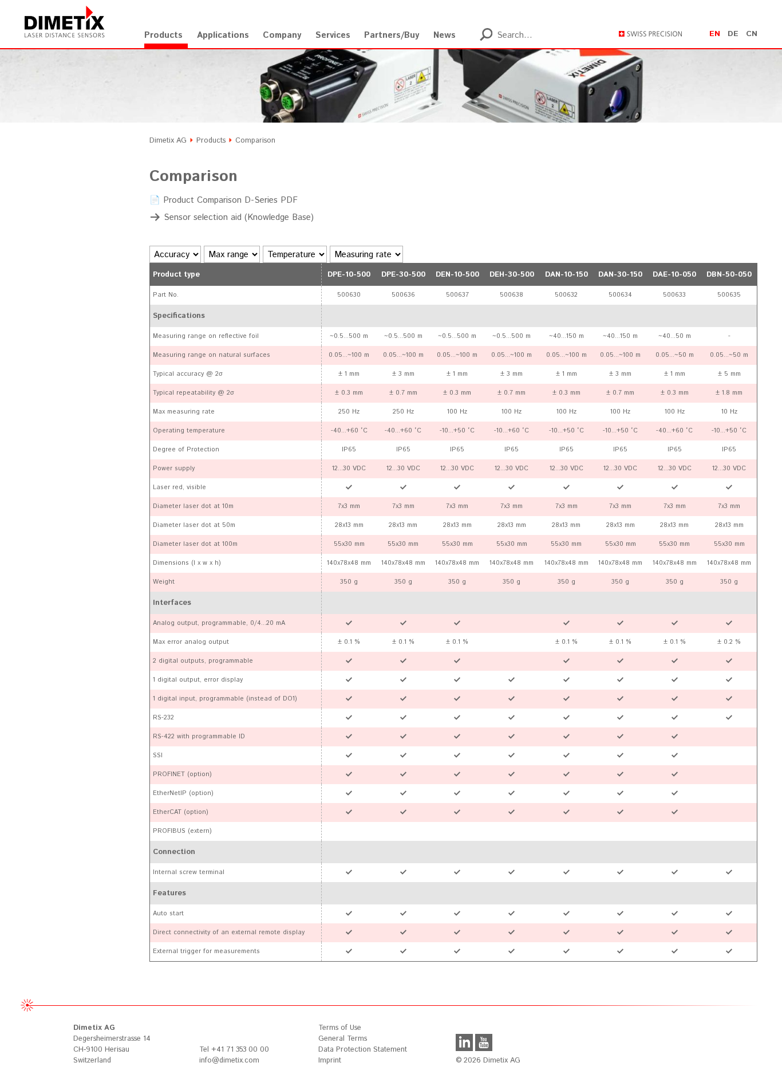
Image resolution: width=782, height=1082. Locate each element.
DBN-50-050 (729, 274)
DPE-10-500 (348, 274)
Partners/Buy (391, 35)
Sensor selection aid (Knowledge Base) (239, 217)
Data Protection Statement (362, 1049)
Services (332, 35)
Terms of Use (339, 1027)
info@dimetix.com (229, 1060)
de (733, 34)
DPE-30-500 (403, 274)
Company (282, 35)
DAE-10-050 (674, 274)
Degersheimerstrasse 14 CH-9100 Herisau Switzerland (112, 1044)
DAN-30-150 (620, 274)
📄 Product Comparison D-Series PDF (223, 200)
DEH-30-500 (511, 274)
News (444, 35)
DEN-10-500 (457, 274)
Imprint (329, 1060)
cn (751, 34)
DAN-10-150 (566, 274)
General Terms (342, 1038)
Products (163, 35)
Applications (223, 35)
